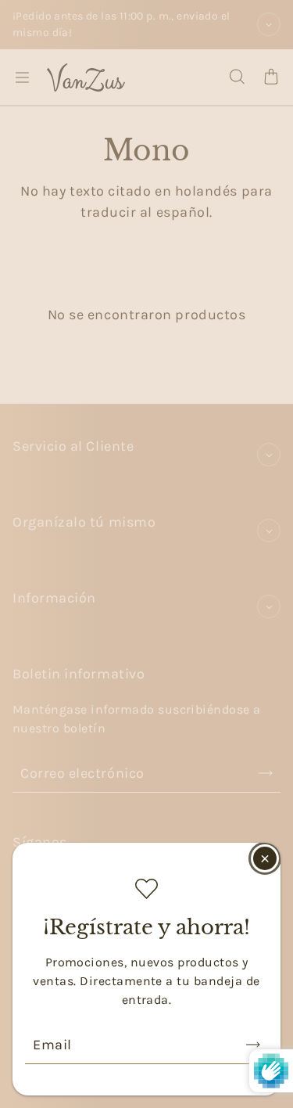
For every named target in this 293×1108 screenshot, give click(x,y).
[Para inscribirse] (253, 1044)
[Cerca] (265, 858)
